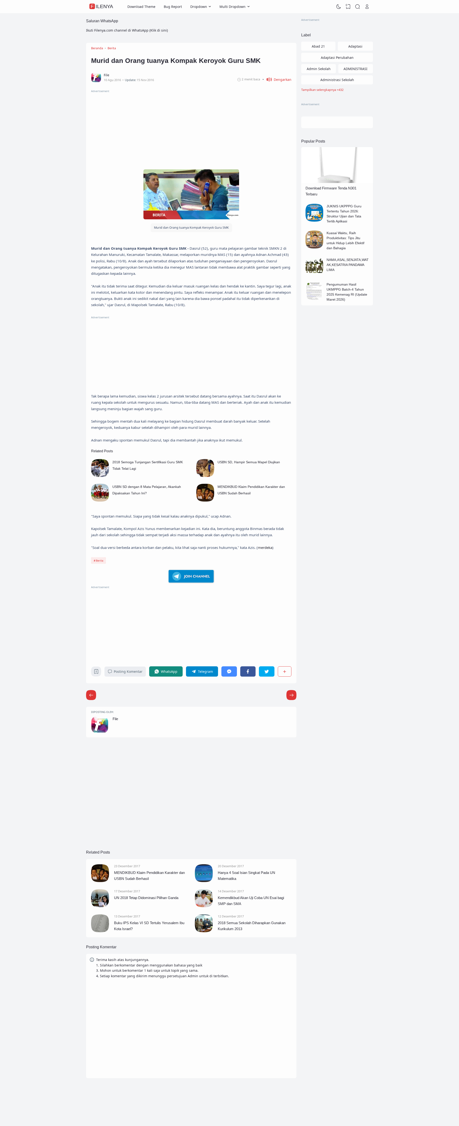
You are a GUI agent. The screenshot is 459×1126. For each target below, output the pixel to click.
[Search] (357, 6)
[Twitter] (266, 671)
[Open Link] (367, 6)
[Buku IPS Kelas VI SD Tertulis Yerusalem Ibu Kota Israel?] (100, 931)
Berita (99, 560)
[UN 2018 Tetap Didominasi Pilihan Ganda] (100, 906)
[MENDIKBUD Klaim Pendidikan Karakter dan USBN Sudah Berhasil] (205, 500)
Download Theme (141, 6)
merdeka (265, 547)
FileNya (102, 6)
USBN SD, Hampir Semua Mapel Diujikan (249, 462)
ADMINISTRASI (355, 68)
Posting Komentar (128, 671)
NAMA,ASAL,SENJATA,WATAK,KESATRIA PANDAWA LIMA (348, 265)
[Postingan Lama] (91, 695)
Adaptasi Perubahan (337, 57)
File (115, 719)
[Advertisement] (191, 127)
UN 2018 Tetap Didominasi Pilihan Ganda (146, 898)
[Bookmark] (96, 672)
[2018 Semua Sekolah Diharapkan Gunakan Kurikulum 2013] (204, 931)
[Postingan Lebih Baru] (291, 695)
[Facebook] (248, 671)
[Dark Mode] (338, 6)
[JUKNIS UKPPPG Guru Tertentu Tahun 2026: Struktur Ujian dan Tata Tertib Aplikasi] (314, 220)
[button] (276, 80)
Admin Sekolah (319, 68)
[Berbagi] (284, 671)
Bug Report (173, 6)
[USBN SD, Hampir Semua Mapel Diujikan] (205, 475)
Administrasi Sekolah (337, 79)
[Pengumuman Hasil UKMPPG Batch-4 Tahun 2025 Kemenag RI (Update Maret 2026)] (314, 298)
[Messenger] (229, 671)
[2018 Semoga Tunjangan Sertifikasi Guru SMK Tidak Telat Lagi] (100, 475)
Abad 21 (318, 46)
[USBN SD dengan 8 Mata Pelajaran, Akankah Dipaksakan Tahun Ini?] (100, 500)
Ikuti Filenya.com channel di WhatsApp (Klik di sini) (127, 30)
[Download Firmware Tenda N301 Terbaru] (337, 181)
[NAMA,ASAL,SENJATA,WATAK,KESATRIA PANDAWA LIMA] (314, 274)
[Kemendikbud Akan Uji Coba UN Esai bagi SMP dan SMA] (204, 906)
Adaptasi (355, 46)
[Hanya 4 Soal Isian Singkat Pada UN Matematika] (204, 880)
